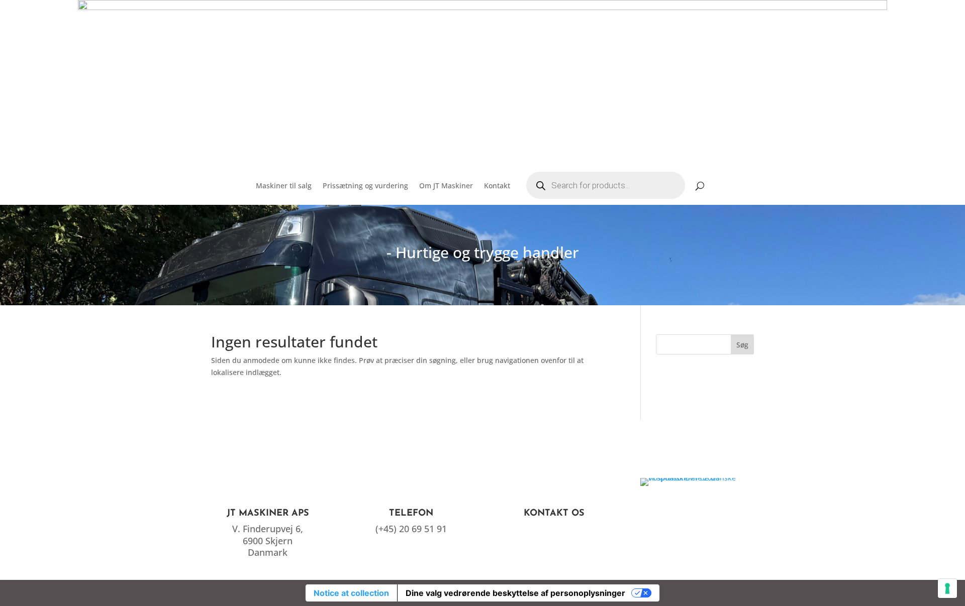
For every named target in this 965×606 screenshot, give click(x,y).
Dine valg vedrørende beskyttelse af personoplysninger (515, 593)
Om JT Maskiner (446, 185)
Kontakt (497, 185)
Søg (742, 344)
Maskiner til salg (284, 185)
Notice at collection (351, 593)
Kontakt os (554, 513)
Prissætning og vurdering (365, 185)
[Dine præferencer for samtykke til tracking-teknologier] (947, 588)
